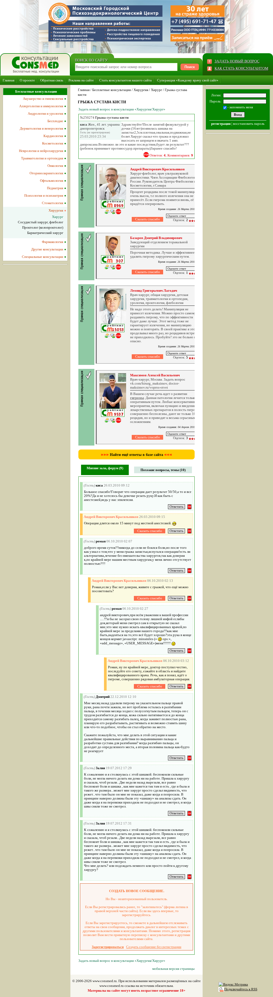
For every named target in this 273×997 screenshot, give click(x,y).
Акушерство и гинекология (43, 99)
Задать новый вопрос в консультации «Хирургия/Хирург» (121, 109)
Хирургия (141, 90)
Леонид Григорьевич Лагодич (153, 290)
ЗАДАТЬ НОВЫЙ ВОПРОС (237, 61)
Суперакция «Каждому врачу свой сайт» (187, 80)
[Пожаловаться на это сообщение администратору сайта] (146, 154)
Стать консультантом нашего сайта (125, 80)
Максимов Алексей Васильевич (155, 375)
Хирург (156, 90)
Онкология (55, 166)
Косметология (52, 143)
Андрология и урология (45, 114)
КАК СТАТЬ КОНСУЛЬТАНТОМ (241, 69)
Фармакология (52, 242)
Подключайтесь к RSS (240, 989)
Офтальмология (51, 181)
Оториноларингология (46, 173)
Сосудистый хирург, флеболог (40, 222)
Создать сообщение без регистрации (153, 947)
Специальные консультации (42, 257)
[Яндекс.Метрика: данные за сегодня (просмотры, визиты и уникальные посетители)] (233, 984)
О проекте (27, 80)
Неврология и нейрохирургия (41, 151)
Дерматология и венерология (41, 128)
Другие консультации (47, 249)
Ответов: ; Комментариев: (171, 155)
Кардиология (53, 136)
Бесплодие (55, 121)
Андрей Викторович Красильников (157, 169)
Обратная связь (51, 80)
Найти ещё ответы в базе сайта (136, 455)
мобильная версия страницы (173, 969)
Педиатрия (55, 188)
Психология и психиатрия (43, 195)
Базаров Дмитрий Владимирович (156, 238)
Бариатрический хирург (45, 233)
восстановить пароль (248, 124)
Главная (8, 80)
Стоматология (52, 203)
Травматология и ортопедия (42, 158)
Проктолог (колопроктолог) (42, 227)
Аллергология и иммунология (41, 106)
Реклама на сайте (81, 80)
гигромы (137, 398)
